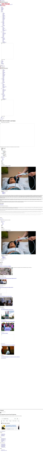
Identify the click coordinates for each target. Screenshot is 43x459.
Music (3, 29)
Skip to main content (2, 0)
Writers (2, 7)
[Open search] (0, 65)
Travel (3, 34)
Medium (5, 151)
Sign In (10, 4)
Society (3, 23)
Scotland (4, 82)
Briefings (2, 9)
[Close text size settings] (1, 149)
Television (4, 30)
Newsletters (2, 8)
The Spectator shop (3, 445)
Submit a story (2, 435)
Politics (3, 22)
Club (1, 10)
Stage (3, 31)
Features (3, 38)
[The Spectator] (5, 4)
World (3, 80)
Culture (3, 14)
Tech (1, 62)
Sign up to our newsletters (4, 450)
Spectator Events (3, 446)
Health (3, 93)
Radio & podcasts (4, 86)
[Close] (0, 412)
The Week (4, 94)
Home (3, 16)
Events (3, 19)
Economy (4, 25)
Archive (2, 11)
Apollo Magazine (3, 444)
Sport (3, 35)
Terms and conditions (3, 439)
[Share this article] (1, 160)
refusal (3, 195)
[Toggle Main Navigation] (0, 4)
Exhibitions (4, 28)
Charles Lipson (1, 204)
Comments (3, 157)
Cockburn (4, 13)
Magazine (4, 15)
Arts (3, 40)
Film (3, 85)
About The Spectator (3, 438)
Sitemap (2, 441)
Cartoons (4, 41)
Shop (3, 21)
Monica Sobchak (3, 343)
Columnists (4, 39)
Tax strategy (2, 440)
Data (3, 24)
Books (3, 27)
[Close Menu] (0, 66)
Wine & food (4, 33)
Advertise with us (3, 434)
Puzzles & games (4, 42)
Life (1, 88)
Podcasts (4, 18)
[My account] (4, 66)
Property (4, 91)
